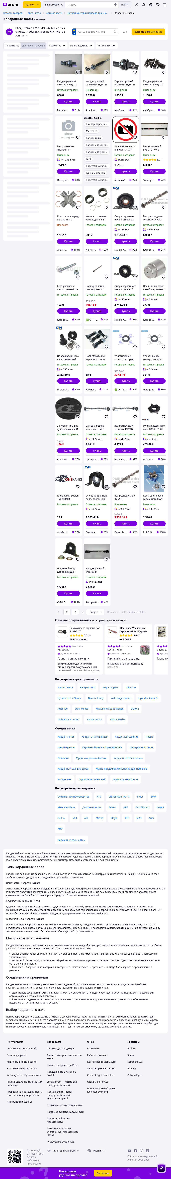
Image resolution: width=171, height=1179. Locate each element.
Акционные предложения (21, 1061)
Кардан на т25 (66, 736)
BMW (153, 796)
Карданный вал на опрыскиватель (102, 747)
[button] (68, 101)
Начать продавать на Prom (62, 1065)
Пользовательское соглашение (65, 1105)
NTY (99, 796)
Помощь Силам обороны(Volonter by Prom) (101, 1090)
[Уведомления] (144, 4)
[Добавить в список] (77, 72)
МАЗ (138, 818)
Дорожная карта (92, 807)
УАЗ (75, 818)
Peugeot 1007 (87, 687)
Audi (151, 818)
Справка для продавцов (60, 1048)
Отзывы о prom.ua (98, 1081)
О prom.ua (93, 1048)
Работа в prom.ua (97, 1055)
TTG (127, 818)
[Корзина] (165, 4)
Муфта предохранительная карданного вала (121, 768)
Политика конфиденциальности (65, 1111)
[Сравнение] (151, 4)
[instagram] (141, 1151)
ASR (86, 818)
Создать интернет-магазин (62, 1055)
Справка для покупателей (21, 1048)
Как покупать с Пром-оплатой (24, 1075)
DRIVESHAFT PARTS (119, 796)
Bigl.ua (131, 1048)
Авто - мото (34, 12)
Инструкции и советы (19, 1101)
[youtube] (129, 1151)
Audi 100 (63, 708)
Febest (112, 807)
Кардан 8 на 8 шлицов (95, 736)
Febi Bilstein (142, 807)
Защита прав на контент (101, 1068)
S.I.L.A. (61, 818)
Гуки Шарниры (66, 747)
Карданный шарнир (126, 736)
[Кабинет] (137, 4)
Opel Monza (82, 708)
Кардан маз (64, 779)
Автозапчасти (54, 12)
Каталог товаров (12, 12)
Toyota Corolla (95, 719)
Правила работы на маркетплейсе (58, 1120)
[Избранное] (158, 4)
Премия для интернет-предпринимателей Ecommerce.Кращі (60, 1095)
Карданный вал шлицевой (73, 768)
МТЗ (60, 828)
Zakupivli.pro (134, 1075)
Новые (149, 736)
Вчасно (131, 1068)
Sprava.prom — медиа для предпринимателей (62, 1083)
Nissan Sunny (96, 698)
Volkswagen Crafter (68, 719)
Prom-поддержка (16, 1055)
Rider (140, 796)
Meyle (114, 818)
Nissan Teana (65, 687)
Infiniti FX (131, 687)
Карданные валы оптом (71, 840)
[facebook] (135, 1151)
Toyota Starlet (117, 719)
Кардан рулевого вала (125, 779)
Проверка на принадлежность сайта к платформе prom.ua (24, 1093)
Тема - (60, 1150)
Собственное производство (73, 796)
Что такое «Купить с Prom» (22, 1068)
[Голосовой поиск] (115, 4)
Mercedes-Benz (66, 807)
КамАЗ (160, 807)
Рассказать (103, 1173)
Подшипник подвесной (91, 779)
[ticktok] (147, 1151)
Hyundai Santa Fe (148, 698)
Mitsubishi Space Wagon (110, 708)
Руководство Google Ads (60, 1141)
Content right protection (100, 1075)
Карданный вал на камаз (128, 758)
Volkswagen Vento (121, 698)
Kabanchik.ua (135, 1061)
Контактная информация (101, 1061)
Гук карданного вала (141, 747)
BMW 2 (135, 708)
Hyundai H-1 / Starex (69, 698)
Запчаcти (63, 758)
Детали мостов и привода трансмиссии (88, 12)
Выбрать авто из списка (148, 31)
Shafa (130, 1055)
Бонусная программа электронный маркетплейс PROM (62, 1132)
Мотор (99, 818)
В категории (52, 4)
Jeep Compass (110, 687)
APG (126, 807)
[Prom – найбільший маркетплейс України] (10, 5)
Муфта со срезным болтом (91, 758)
